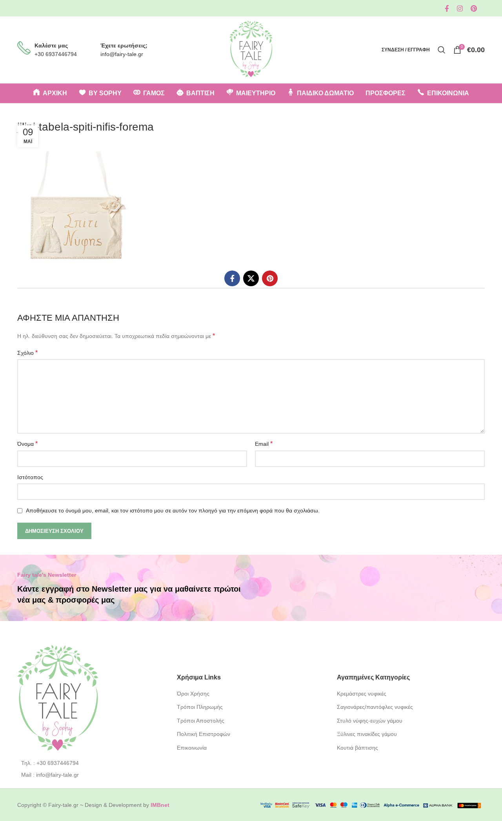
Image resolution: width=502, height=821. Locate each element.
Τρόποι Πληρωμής (200, 707)
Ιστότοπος (30, 477)
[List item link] (91, 763)
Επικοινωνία (192, 748)
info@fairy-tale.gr (121, 54)
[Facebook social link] (447, 8)
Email (264, 443)
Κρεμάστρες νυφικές (361, 693)
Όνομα (27, 443)
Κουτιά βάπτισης (357, 748)
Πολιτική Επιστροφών (203, 734)
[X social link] (251, 278)
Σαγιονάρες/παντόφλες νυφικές (375, 707)
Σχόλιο (27, 352)
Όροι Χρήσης (193, 693)
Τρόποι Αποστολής (200, 720)
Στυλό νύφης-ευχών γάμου (369, 720)
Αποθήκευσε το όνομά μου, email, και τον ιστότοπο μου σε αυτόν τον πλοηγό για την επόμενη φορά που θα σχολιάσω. (173, 510)
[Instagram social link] (460, 8)
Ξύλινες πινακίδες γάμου (367, 734)
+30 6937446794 (56, 54)
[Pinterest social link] (474, 8)
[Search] (441, 50)
